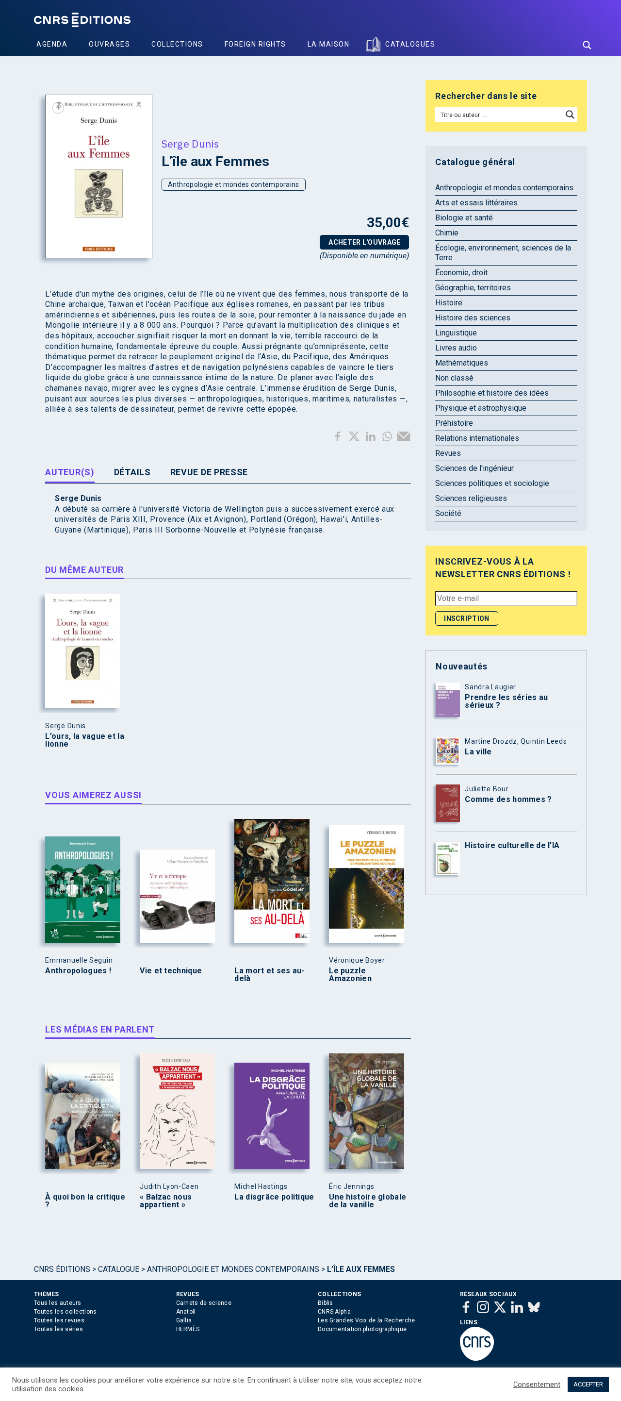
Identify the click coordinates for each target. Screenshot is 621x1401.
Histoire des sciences (472, 317)
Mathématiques (461, 362)
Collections (177, 44)
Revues (448, 453)
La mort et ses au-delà (269, 975)
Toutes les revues (59, 1320)
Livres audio (456, 347)
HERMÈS (188, 1329)
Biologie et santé (464, 217)
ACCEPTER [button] (588, 1384)
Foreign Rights (255, 44)
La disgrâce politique (274, 1197)
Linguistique (456, 332)
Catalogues (410, 44)
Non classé (454, 378)
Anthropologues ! (78, 971)
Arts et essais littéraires (476, 202)
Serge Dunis (190, 143)
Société (448, 513)
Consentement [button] (536, 1384)
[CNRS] (477, 1358)
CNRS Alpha (334, 1311)
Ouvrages (109, 44)
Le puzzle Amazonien (350, 975)
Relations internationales (477, 438)
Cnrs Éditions (62, 1269)
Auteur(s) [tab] (69, 472)
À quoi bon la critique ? (85, 1201)
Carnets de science (203, 1303)
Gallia (184, 1320)
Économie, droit (461, 272)
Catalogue (118, 1269)
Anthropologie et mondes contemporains (233, 184)
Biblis (325, 1303)
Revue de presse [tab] (209, 472)
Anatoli (186, 1311)
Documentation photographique (362, 1329)
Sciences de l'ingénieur (474, 468)
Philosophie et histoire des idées (492, 393)
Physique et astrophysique (480, 408)
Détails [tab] (132, 472)
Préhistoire (454, 423)
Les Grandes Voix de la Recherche (366, 1320)
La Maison (329, 44)
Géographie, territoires (473, 287)
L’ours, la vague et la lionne (84, 740)
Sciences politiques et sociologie (492, 483)
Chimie (446, 232)
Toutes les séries (58, 1329)
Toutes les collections (65, 1311)
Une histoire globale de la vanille (367, 1201)
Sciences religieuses (471, 498)
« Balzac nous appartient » (166, 1201)
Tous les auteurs (58, 1303)
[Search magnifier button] (587, 45)
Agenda (51, 44)
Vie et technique (171, 971)
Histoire (448, 302)
